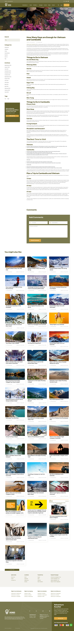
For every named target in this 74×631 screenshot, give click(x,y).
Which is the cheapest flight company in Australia (57, 437)
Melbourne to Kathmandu (56, 596)
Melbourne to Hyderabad (56, 593)
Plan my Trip (66, 5)
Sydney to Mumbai (27, 594)
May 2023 (6, 86)
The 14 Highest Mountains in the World (36, 306)
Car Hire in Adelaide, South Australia (56, 475)
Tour (5, 98)
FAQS (12, 578)
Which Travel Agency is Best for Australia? (58, 493)
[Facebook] (29, 611)
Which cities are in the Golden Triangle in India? (13, 493)
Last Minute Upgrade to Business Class (14, 561)
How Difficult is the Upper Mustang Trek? (37, 456)
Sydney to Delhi (27, 593)
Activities (35, 5)
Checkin (53, 5)
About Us (13, 577)
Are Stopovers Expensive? (34, 343)
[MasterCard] (56, 625)
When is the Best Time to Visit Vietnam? (13, 456)
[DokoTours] (8, 4)
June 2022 (7, 92)
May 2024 (6, 84)
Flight (8, 98)
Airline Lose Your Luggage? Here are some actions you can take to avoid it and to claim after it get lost (37, 511)
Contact (45, 5)
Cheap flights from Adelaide (57, 324)
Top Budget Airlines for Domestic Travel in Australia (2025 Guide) (36, 288)
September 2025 (8, 65)
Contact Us (13, 580)
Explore (6, 54)
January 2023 (7, 90)
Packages (41, 5)
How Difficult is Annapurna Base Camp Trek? (36, 419)
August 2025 (7, 67)
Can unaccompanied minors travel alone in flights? (58, 517)
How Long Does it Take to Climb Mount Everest (14, 288)
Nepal (39, 577)
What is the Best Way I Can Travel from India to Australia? (14, 362)
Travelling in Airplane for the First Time (36, 475)
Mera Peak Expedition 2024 (56, 399)
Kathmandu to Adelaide (15, 596)
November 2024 (8, 72)
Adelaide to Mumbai (41, 593)
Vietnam (39, 580)
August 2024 (7, 78)
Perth (25, 577)
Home (5, 9)
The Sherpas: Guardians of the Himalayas (13, 306)
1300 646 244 (10, 1)
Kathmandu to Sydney (15, 594)
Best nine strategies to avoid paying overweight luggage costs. (15, 512)
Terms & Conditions (8, 628)
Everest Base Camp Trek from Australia (57, 344)
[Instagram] (65, 1)
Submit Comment (35, 240)
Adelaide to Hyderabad (42, 594)
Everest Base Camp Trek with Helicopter (57, 306)
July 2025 (6, 69)
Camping (6, 49)
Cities (6, 51)
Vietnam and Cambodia (31, 44)
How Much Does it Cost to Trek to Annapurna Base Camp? (14, 400)
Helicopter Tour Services (12, 418)
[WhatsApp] (71, 625)
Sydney (25, 581)
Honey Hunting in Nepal (12, 436)
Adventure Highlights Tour (56, 577)
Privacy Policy (17, 628)
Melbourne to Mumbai (55, 594)
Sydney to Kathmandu (28, 596)
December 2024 (8, 71)
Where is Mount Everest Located (36, 436)
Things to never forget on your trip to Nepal (58, 535)
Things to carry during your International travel (35, 537)
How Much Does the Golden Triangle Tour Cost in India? (13, 381)
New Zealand (40, 581)
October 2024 (7, 74)
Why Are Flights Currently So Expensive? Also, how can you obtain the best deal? (13, 538)
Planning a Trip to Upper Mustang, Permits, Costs (58, 381)
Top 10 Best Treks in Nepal (12, 343)
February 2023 (7, 88)
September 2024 (8, 76)
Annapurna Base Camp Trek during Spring (36, 269)
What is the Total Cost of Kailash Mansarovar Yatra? (58, 362)
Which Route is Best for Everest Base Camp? (14, 325)
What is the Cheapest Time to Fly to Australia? (15, 475)
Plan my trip (12, 115)
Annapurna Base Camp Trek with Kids (14, 269)
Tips (5, 58)
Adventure (7, 47)
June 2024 (7, 82)
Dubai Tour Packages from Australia (37, 324)
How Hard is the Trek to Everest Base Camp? (36, 493)
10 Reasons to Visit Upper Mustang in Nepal (36, 381)
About (31, 5)
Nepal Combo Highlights (55, 581)
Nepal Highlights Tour (55, 580)
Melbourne (26, 580)
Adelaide (26, 578)
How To (6, 56)
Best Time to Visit (38, 139)
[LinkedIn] (68, 1)
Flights (49, 5)
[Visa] (62, 625)
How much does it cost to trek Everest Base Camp (35, 362)
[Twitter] (66, 1)
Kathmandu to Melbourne (16, 593)
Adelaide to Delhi (41, 596)
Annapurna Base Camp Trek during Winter (58, 269)
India (38, 578)
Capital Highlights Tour (55, 578)
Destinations (24, 5)
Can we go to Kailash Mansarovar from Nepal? (58, 288)
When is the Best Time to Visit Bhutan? (35, 400)
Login (61, 5)
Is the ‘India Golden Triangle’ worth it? (59, 456)
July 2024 (6, 80)
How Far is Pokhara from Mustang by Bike (59, 419)
